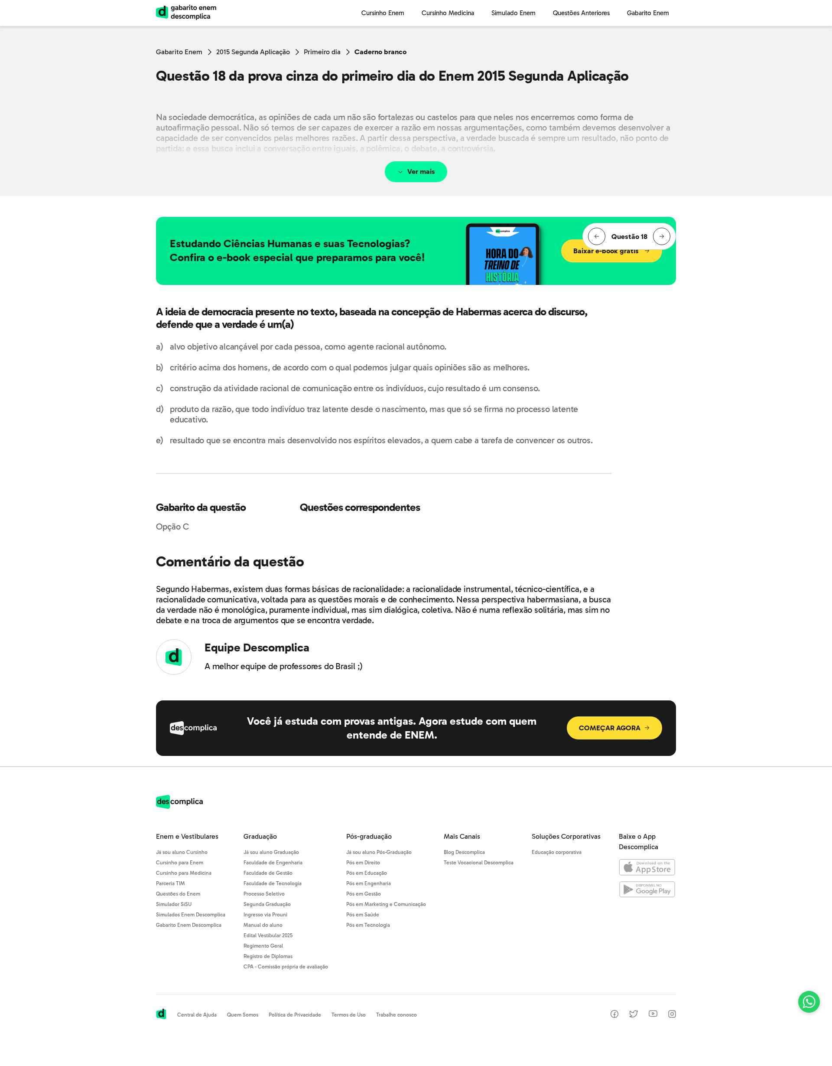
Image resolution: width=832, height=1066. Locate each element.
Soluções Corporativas (566, 836)
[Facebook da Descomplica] (614, 1015)
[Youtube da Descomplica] (653, 1014)
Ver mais (421, 171)
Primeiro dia (322, 52)
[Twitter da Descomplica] (633, 1015)
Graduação (260, 836)
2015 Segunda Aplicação (253, 52)
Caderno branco (380, 52)
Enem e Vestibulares (187, 836)
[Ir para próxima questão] (661, 236)
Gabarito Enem (179, 52)
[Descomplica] (179, 806)
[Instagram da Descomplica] (672, 1015)
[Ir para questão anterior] (596, 236)
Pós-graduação (369, 836)
